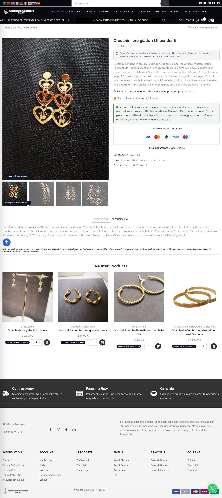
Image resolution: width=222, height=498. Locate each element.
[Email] (74, 429)
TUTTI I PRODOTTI (72, 11)
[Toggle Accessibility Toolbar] (6, 242)
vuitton (160, 160)
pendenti (143, 160)
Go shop (147, 20)
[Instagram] (58, 429)
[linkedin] (142, 165)
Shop (18, 27)
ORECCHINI (160, 11)
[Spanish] (38, 3)
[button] (47, 342)
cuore (123, 160)
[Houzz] (218, 3)
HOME (55, 11)
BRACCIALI (130, 11)
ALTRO (75, 326)
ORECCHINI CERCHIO (202, 326)
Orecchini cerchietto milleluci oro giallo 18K (139, 332)
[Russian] (34, 3)
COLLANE (145, 11)
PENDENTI (175, 11)
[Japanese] (30, 3)
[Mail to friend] (138, 165)
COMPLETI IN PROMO (98, 11)
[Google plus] (213, 3)
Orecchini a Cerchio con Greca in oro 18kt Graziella (194, 332)
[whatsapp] (145, 165)
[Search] (165, 3)
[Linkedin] (209, 3)
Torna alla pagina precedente (202, 27)
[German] (21, 3)
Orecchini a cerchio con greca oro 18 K (83, 330)
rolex (152, 160)
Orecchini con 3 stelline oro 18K (27, 330)
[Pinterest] (134, 165)
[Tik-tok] (66, 429)
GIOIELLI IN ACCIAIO (195, 11)
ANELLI (117, 11)
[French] (17, 3)
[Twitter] (200, 3)
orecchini (132, 160)
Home (8, 27)
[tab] (101, 219)
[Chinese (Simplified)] (9, 3)
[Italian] (26, 3)
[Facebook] (204, 3)
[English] (13, 3)
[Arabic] (4, 3)
